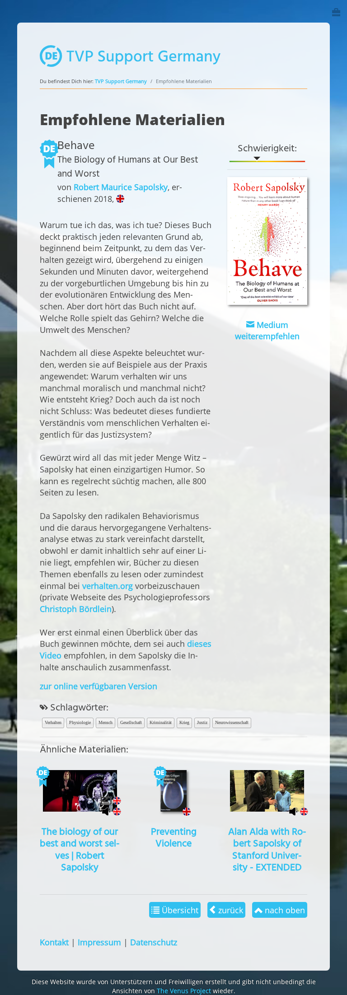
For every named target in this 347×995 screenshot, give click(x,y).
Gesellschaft (131, 722)
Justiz (202, 722)
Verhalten (53, 722)
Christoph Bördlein (76, 608)
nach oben (284, 910)
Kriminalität (161, 722)
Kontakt (54, 942)
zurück (229, 910)
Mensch (105, 722)
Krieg (184, 722)
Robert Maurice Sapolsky (121, 186)
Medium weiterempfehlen (267, 330)
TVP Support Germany (121, 81)
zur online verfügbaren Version (98, 685)
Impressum (99, 942)
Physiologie (80, 722)
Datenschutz (153, 942)
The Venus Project (184, 990)
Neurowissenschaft (232, 722)
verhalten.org (107, 585)
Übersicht (178, 910)
